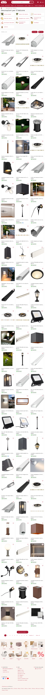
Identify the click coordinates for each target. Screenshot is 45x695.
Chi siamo (20, 668)
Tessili (12, 5)
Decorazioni (7, 5)
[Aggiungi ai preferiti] (43, 35)
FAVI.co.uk (38, 688)
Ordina (35, 31)
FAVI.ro (22, 688)
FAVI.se (33, 688)
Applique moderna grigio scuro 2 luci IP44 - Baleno (26, 453)
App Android (38, 668)
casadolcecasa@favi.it (8, 668)
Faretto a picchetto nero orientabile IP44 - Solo (11, 601)
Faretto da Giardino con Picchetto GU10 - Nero (25, 135)
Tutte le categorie (38, 5)
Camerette (26, 658)
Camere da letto (19, 659)
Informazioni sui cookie (22, 680)
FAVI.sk (15, 688)
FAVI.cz (12, 688)
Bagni (29, 5)
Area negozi (20, 676)
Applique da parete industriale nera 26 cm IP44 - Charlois (13, 389)
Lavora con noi (6, 671)
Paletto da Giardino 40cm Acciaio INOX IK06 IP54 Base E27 (13, 241)
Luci (15, 5)
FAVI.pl (19, 688)
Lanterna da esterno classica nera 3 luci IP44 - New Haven (28, 219)
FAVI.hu (26, 688)
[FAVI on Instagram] (5, 678)
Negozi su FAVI (20, 670)
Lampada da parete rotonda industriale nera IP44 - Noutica (28, 580)
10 (26, 635)
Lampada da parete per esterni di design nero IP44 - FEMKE (13, 177)
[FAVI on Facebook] (3, 678)
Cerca (31, 2)
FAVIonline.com (5, 686)
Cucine (26, 5)
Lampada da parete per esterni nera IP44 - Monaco (11, 198)
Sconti (41, 658)
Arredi (2, 5)
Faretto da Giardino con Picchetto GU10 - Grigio (11, 368)
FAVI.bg (42, 688)
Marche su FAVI (21, 671)
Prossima (31, 635)
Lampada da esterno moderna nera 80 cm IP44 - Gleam (27, 368)
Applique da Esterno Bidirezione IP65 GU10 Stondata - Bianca (29, 538)
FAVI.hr (30, 688)
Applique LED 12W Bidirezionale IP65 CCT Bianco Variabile (13, 410)
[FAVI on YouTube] (8, 678)
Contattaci (5, 670)
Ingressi (33, 658)
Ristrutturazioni (20, 5)
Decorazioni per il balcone (11, 8)
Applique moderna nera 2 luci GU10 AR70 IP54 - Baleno (12, 262)
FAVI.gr (3, 690)
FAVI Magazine (20, 675)
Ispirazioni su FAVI (21, 673)
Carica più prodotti (22, 632)
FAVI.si (6, 690)
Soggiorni (11, 658)
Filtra (41, 31)
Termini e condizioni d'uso (23, 678)
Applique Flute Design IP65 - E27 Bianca (24, 156)
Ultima (37, 635)
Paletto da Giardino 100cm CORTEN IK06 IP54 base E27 (12, 156)
